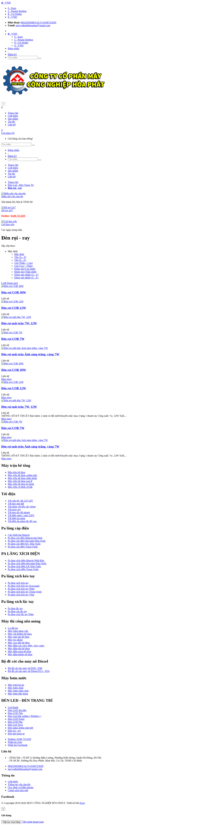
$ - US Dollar (15, 14)
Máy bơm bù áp (16, 685)
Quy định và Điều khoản (20, 787)
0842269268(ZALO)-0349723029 (38, 22)
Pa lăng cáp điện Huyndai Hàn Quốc (27, 540)
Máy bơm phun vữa (18, 631)
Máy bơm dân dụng (18, 693)
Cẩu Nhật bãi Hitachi (19, 535)
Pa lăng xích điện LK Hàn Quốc (24, 566)
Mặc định (19, 254)
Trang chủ (13, 113)
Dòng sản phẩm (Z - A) (26, 277)
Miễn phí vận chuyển (12, 196)
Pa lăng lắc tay (15, 608)
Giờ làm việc (7, 224)
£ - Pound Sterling (17, 11)
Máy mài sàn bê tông (18, 636)
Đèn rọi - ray (14, 730)
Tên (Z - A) (20, 260)
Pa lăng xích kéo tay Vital (21, 594)
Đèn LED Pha (15, 722)
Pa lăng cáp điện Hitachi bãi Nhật (25, 538)
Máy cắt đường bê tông (20, 634)
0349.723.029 (18, 216)
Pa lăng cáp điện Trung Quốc (23, 546)
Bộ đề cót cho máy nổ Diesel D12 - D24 (28, 671)
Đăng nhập (13, 48)
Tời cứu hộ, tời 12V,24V (20, 500)
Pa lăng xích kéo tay (18, 583)
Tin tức (11, 121)
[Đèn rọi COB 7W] (11, 332)
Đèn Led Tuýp (15, 724)
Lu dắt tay (13, 628)
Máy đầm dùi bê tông (19, 648)
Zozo (82, 803)
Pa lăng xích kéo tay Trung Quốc (25, 591)
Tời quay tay (14, 509)
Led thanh (13, 707)
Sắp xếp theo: (8, 245)
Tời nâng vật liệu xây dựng (22, 506)
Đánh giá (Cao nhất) (24, 268)
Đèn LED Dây (15, 713)
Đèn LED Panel (16, 719)
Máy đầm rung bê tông (19, 651)
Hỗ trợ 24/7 (7, 210)
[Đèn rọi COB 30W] (12, 286)
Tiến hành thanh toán (33, 821)
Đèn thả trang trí (16, 733)
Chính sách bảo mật (18, 790)
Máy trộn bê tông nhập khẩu (22, 478)
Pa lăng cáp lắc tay (17, 611)
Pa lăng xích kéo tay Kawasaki (23, 585)
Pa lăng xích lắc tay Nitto (21, 614)
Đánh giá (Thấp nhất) (25, 271)
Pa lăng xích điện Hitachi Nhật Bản (26, 560)
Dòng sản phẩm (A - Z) (26, 274)
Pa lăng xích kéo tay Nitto (21, 588)
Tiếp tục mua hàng (11, 822)
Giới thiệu (13, 115)
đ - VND (12, 17)
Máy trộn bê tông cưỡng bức (22, 475)
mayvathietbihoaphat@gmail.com (33, 25)
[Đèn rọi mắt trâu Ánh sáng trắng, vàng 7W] (24, 348)
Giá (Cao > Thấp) (23, 266)
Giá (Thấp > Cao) (23, 263)
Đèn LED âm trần (17, 710)
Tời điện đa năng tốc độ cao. (22, 521)
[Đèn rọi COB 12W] (12, 301)
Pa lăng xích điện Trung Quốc (23, 569)
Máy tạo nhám (15, 639)
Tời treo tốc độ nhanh (19, 512)
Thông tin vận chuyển (19, 784)
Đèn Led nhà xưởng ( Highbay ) (24, 716)
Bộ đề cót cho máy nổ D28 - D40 (25, 668)
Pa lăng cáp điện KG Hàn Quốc (24, 543)
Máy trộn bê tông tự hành (21, 484)
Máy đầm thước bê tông (20, 654)
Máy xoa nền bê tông (19, 642)
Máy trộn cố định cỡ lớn (20, 487)
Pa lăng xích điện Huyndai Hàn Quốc (27, 563)
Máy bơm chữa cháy (18, 690)
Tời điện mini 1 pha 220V (21, 515)
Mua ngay (6, 379)
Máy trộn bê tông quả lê (20, 481)
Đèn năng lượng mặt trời (20, 727)
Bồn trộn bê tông (16, 472)
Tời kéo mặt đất (16, 503)
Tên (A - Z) (20, 257)
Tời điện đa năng (16, 518)
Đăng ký (12, 54)
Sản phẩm (13, 118)
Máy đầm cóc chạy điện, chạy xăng (26, 645)
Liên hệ (12, 124)
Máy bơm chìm (15, 687)
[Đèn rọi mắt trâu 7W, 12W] (16, 317)
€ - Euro (12, 8)
